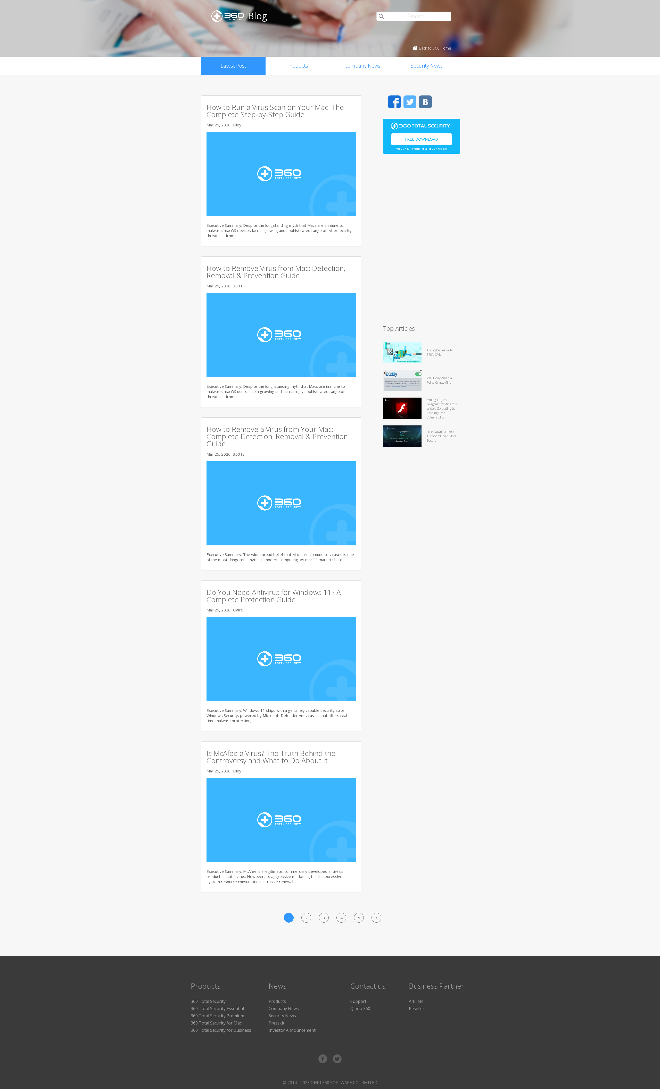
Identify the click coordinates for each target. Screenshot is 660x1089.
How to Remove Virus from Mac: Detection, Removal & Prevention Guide (276, 271)
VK (425, 101)
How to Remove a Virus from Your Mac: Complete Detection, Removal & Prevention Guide (277, 436)
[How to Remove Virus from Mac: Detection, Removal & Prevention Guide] (281, 375)
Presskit (276, 1023)
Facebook (394, 101)
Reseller (416, 1008)
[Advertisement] (421, 241)
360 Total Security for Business (221, 1030)
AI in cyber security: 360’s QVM (440, 352)
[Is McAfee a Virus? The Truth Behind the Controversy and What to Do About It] (281, 861)
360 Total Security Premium (217, 1016)
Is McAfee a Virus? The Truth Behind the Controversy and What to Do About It (271, 756)
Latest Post (233, 65)
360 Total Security (208, 1001)
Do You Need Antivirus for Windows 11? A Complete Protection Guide (274, 595)
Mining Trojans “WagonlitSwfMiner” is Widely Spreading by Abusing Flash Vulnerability (442, 409)
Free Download (421, 139)
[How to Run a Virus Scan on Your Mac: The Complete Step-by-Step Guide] (281, 214)
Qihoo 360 (360, 1008)
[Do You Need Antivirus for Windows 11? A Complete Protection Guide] (281, 700)
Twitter (409, 101)
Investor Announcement (292, 1030)
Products (297, 65)
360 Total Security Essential (217, 1008)
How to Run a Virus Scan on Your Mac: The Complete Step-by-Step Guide (275, 110)
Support (358, 1001)
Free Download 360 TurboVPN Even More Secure (442, 436)
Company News (362, 65)
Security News (427, 65)
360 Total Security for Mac (216, 1023)
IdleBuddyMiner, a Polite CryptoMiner (440, 380)
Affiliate (416, 1001)
